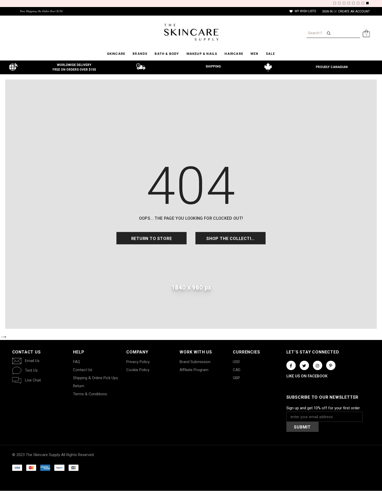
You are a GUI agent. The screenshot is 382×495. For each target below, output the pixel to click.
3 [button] (344, 3)
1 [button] (334, 3)
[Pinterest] (330, 365)
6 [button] (358, 3)
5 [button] (353, 3)
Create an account (354, 11)
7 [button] (362, 3)
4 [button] (348, 3)
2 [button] (339, 3)
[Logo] (191, 32)
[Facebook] (291, 365)
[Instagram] (317, 365)
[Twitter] (304, 365)
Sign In (327, 11)
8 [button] (367, 3)
